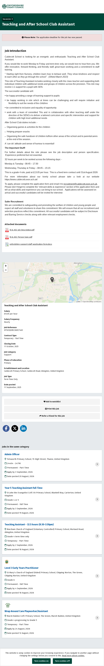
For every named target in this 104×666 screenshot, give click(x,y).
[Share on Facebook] (6, 428)
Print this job (53, 409)
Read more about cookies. (73, 656)
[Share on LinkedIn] (23, 428)
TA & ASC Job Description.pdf (22, 230)
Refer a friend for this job (53, 416)
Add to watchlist (53, 402)
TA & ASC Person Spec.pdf (21, 237)
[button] (52, 279)
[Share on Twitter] (14, 428)
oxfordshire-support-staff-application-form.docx (31, 244)
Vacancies (7, 19)
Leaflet (78, 302)
